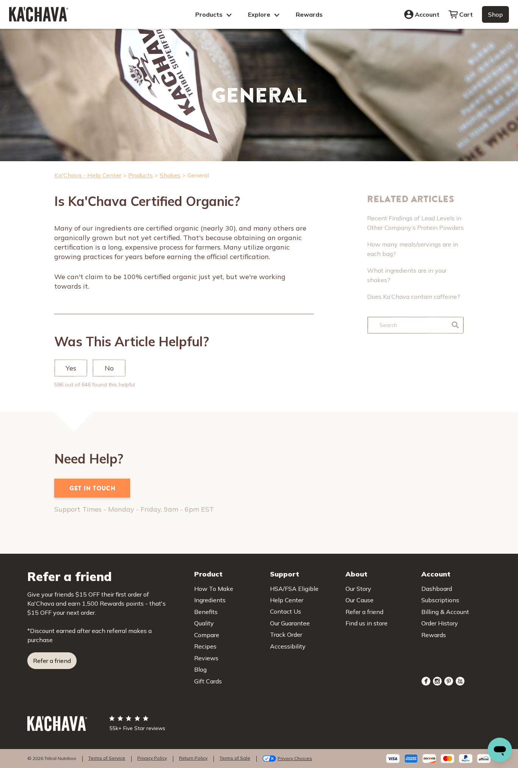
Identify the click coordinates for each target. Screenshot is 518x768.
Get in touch (92, 488)
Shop (495, 14)
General (198, 175)
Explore (260, 14)
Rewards (309, 14)
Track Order (286, 634)
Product (208, 574)
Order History (439, 623)
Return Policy (193, 758)
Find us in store (366, 623)
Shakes (170, 175)
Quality (204, 623)
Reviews (206, 658)
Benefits (206, 612)
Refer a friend (52, 660)
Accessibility (288, 646)
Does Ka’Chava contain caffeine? (413, 296)
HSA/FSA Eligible (294, 588)
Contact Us (285, 611)
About (356, 574)
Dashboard (436, 588)
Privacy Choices (295, 758)
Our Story (358, 588)
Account (427, 14)
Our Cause (359, 600)
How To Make (213, 588)
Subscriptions (440, 600)
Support (284, 574)
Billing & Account (445, 612)
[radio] (70, 368)
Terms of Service (106, 758)
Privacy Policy (152, 758)
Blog (200, 669)
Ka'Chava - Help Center (87, 175)
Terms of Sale (235, 758)
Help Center (286, 600)
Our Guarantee (290, 623)
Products (209, 14)
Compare (206, 635)
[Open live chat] (500, 750)
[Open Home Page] (38, 14)
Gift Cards (208, 681)
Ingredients (210, 600)
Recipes (205, 646)
